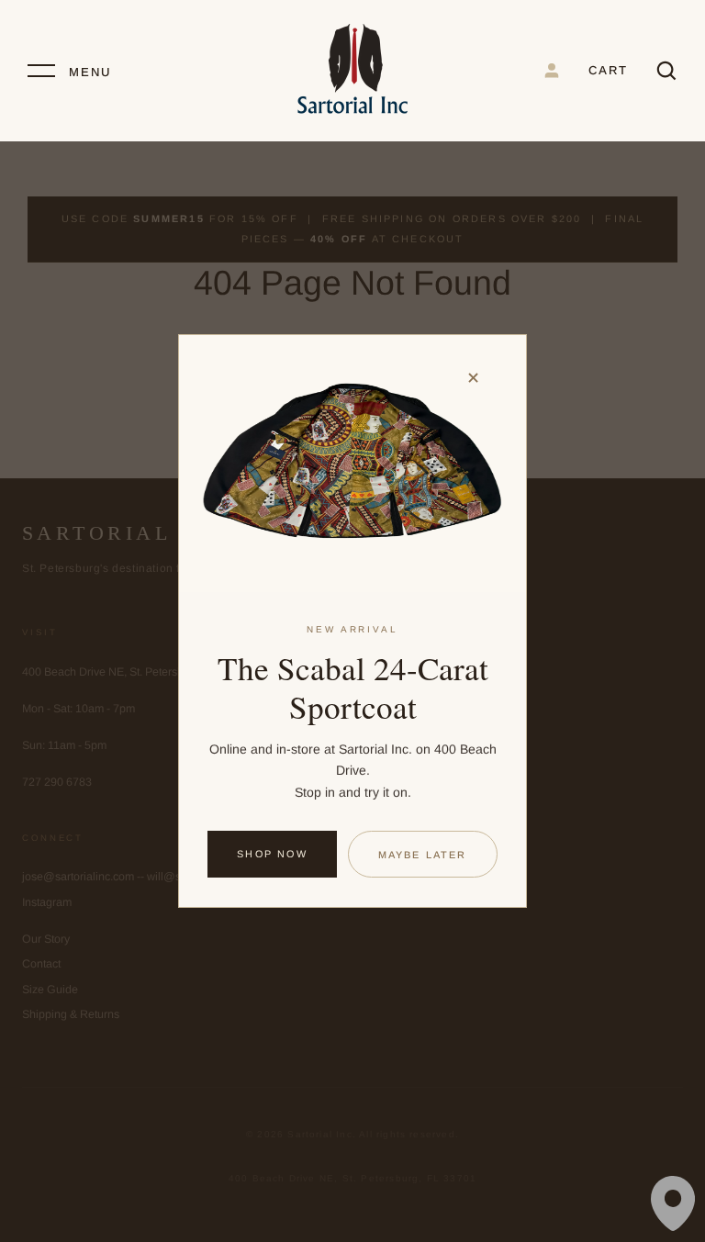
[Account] (552, 71)
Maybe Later (422, 854)
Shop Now (272, 853)
